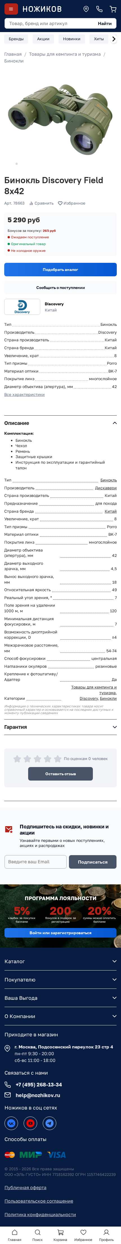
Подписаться (92, 862)
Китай (111, 511)
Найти (105, 23)
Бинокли (14, 61)
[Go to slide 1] (8, 163)
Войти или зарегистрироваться (60, 932)
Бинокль (108, 480)
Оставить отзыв (60, 773)
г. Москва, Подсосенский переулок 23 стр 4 (64, 1047)
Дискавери (106, 487)
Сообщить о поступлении (60, 287)
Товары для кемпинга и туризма (65, 54)
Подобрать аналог (60, 269)
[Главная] (42, 9)
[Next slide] (113, 39)
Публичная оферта (25, 1187)
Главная (13, 54)
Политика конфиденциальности (40, 1214)
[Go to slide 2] (16, 164)
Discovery (54, 303)
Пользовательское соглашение (39, 1201)
